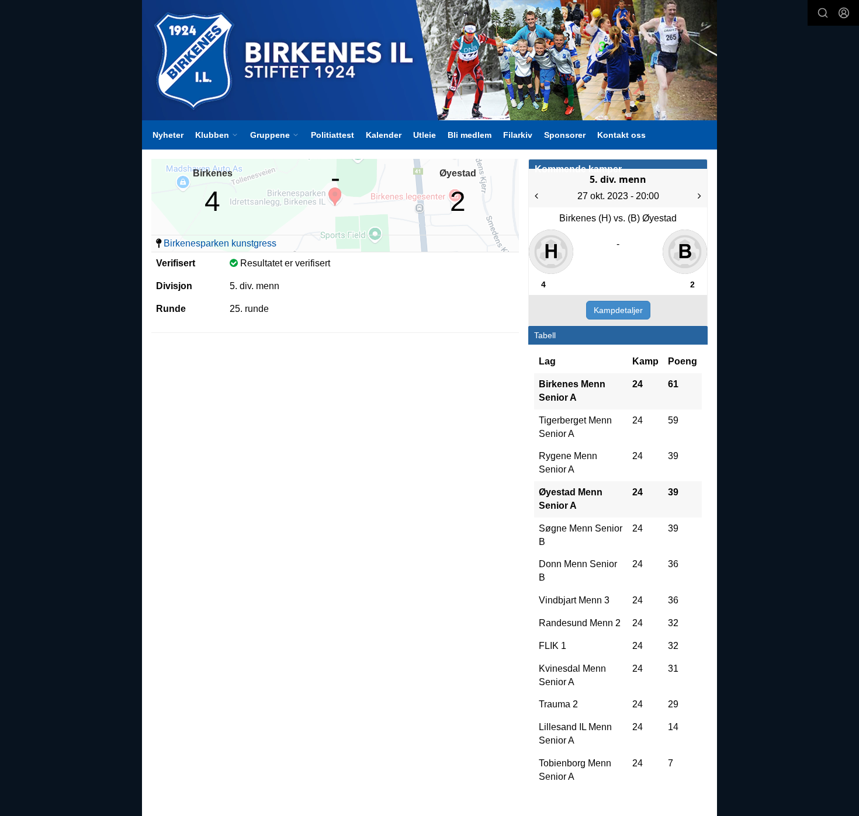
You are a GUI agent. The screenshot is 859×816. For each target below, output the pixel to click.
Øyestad (457, 173)
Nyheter (168, 135)
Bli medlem (469, 135)
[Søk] (822, 12)
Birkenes (213, 173)
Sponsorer (565, 135)
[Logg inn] (843, 12)
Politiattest (332, 135)
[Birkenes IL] (429, 60)
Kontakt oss (621, 135)
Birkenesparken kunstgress (220, 243)
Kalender (383, 135)
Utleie (424, 135)
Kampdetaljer (618, 310)
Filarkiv (517, 135)
